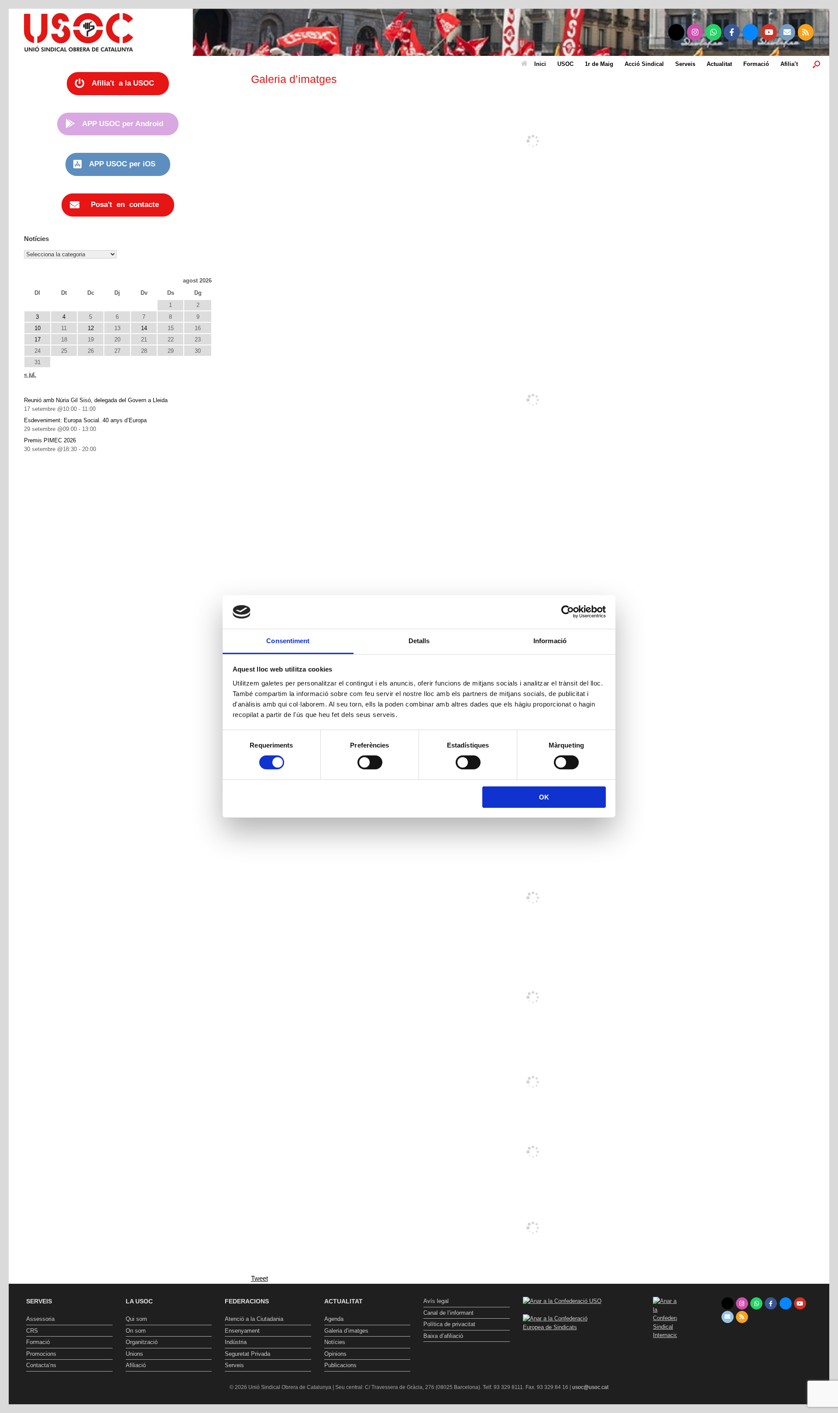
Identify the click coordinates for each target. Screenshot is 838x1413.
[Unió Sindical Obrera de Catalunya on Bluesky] (750, 32)
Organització (142, 1342)
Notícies (334, 1342)
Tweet (259, 1278)
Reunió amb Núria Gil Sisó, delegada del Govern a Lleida (96, 400)
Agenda (333, 1319)
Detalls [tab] (419, 640)
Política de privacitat (449, 1324)
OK (544, 797)
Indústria (236, 1342)
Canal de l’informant (448, 1313)
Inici (540, 64)
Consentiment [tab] (287, 640)
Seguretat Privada (247, 1354)
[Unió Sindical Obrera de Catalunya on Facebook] (732, 32)
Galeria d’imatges (346, 1330)
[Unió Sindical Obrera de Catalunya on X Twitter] (676, 32)
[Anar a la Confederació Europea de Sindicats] (566, 1327)
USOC (565, 64)
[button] (816, 64)
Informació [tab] (550, 640)
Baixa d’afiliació (443, 1336)
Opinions (335, 1354)
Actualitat (719, 64)
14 (144, 328)
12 (91, 328)
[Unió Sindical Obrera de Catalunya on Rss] (806, 32)
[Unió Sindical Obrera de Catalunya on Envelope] (787, 32)
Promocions (41, 1354)
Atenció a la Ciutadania (254, 1319)
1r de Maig (599, 64)
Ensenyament (242, 1330)
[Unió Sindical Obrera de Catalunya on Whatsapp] (713, 32)
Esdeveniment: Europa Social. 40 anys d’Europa (85, 420)
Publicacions (340, 1365)
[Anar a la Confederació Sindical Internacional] (665, 1318)
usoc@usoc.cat (590, 1387)
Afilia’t (789, 64)
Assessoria (40, 1319)
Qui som (136, 1319)
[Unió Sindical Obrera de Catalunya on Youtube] (769, 32)
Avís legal (436, 1301)
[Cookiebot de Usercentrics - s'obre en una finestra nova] (567, 611)
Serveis (685, 64)
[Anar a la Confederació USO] (562, 1301)
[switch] (369, 762)
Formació (756, 64)
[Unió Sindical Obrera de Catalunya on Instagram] (695, 32)
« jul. (30, 374)
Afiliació (136, 1365)
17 (37, 339)
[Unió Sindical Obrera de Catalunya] (78, 32)
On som (136, 1330)
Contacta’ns (41, 1365)
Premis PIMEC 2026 (50, 440)
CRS (32, 1330)
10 (37, 328)
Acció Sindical (644, 64)
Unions (134, 1354)
